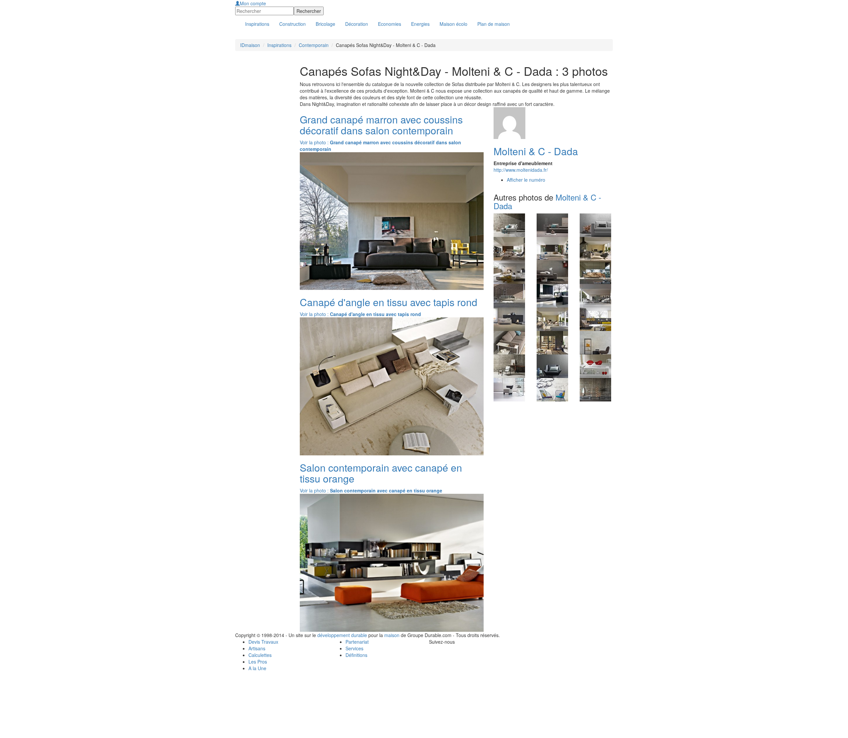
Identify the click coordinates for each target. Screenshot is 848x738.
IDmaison (250, 45)
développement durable (342, 635)
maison (391, 635)
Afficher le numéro (526, 179)
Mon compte (253, 3)
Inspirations (279, 45)
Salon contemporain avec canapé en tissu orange (381, 472)
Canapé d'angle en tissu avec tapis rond (388, 302)
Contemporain (314, 45)
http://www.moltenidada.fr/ (521, 169)
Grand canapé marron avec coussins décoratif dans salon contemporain (381, 124)
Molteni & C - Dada (536, 151)
